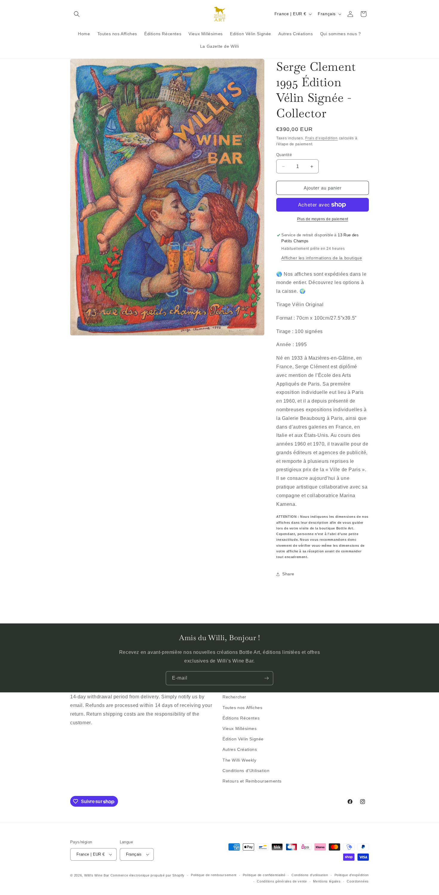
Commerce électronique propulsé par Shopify (147, 875)
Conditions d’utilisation (309, 875)
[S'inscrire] (266, 678)
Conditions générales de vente (282, 881)
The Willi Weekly (239, 760)
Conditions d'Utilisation (245, 770)
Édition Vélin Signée (243, 739)
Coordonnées (358, 881)
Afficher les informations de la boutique (321, 257)
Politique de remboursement (214, 875)
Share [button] (288, 573)
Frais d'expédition (321, 138)
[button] (76, 14)
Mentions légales (326, 881)
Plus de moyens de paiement (322, 219)
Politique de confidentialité (264, 875)
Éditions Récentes (241, 718)
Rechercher (234, 696)
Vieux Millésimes (239, 728)
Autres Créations (239, 749)
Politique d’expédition (351, 875)
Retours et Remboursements (252, 781)
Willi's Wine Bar (96, 875)
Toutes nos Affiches (242, 707)
